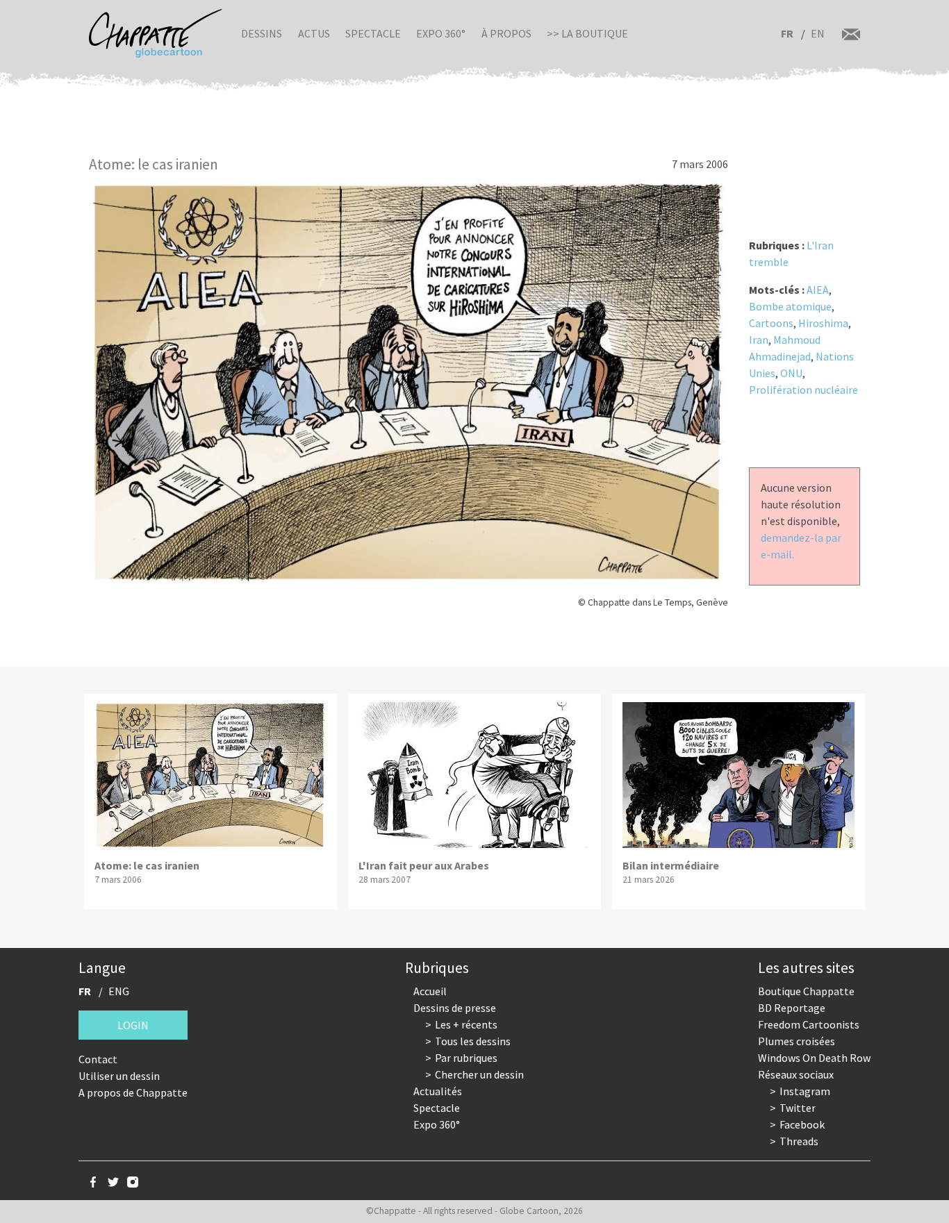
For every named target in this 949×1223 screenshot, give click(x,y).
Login (133, 1025)
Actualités (437, 1091)
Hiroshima (823, 323)
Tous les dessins (473, 1041)
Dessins (261, 33)
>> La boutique (587, 33)
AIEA (818, 290)
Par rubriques (466, 1058)
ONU (791, 373)
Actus (314, 33)
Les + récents (466, 1024)
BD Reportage (791, 1008)
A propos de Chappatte (133, 1092)
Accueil (430, 991)
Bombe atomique (790, 306)
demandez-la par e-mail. (801, 546)
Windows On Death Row (814, 1058)
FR (787, 33)
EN (818, 33)
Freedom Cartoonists (808, 1024)
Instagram (804, 1091)
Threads (798, 1141)
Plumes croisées (796, 1041)
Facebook (802, 1124)
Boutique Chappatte (806, 991)
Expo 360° (440, 33)
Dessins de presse (454, 1008)
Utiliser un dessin (119, 1076)
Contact (98, 1059)
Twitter (797, 1108)
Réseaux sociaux (796, 1074)
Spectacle (373, 33)
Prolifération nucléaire (803, 390)
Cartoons (771, 323)
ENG (118, 991)
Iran (758, 340)
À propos (506, 33)
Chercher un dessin (479, 1074)
